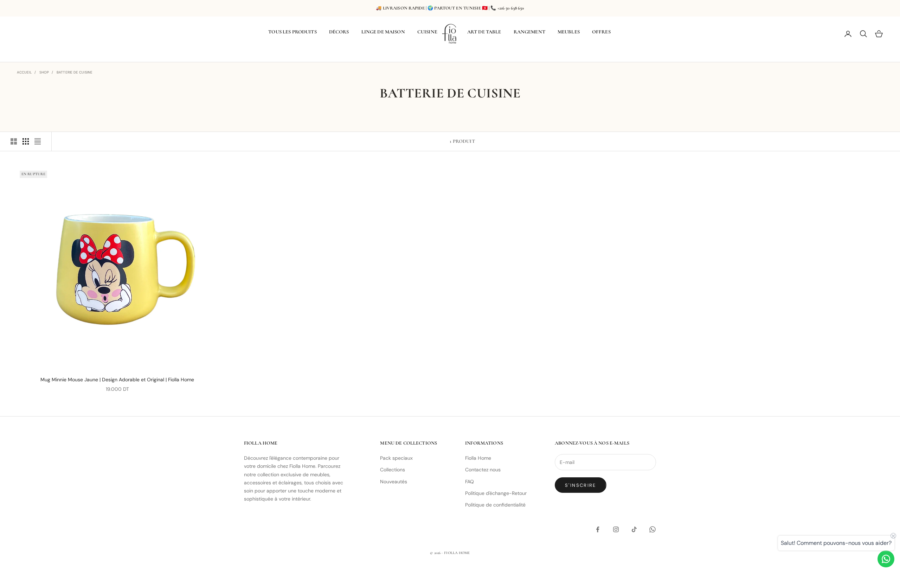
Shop (44, 72)
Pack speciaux (396, 458)
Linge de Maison (383, 32)
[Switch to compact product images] (37, 141)
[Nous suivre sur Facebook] (597, 529)
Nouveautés (393, 481)
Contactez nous (483, 469)
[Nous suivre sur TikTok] (634, 529)
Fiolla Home (478, 458)
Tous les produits (292, 32)
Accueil (24, 72)
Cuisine (427, 32)
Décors (339, 32)
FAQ (469, 481)
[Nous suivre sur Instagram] (615, 529)
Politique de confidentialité (495, 505)
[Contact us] (886, 558)
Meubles (569, 32)
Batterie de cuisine (74, 72)
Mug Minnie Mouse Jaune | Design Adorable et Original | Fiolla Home (117, 379)
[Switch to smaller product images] (25, 141)
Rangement (529, 32)
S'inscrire (580, 485)
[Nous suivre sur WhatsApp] (652, 529)
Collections (392, 469)
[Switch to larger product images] (14, 141)
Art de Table (484, 32)
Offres (601, 32)
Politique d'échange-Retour (496, 493)
